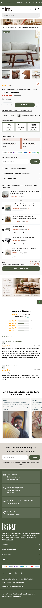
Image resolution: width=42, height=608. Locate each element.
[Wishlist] (31, 9)
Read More (9, 539)
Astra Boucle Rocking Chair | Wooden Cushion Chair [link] (24, 249)
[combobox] (21, 15)
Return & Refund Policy (26, 579)
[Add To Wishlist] (38, 105)
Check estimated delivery (10, 157)
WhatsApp (15, 477)
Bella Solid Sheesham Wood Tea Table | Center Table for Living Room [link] (24, 192)
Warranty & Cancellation (9, 579)
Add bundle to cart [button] (21, 269)
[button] (6, 85)
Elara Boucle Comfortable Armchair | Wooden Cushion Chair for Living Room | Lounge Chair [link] (24, 205)
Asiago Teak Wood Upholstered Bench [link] (24, 237)
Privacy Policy (6, 582)
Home (3, 28)
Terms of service (18, 582)
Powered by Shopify (17, 586)
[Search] (38, 15)
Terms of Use (28, 462)
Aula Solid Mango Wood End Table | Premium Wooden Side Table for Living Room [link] (24, 218)
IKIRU (8, 586)
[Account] (35, 9)
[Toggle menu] (3, 9)
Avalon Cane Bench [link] (18, 226)
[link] (5, 194)
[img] (6, 346)
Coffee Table (12, 28)
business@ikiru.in (13, 503)
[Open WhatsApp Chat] (39, 302)
